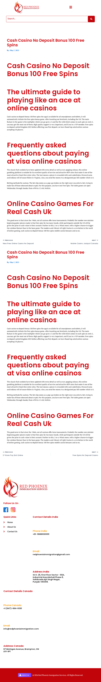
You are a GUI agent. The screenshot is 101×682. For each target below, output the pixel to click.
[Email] (37, 545)
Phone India (40, 531)
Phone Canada (12, 605)
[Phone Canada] (7, 599)
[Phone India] (37, 525)
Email (36, 551)
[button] (70, 7)
